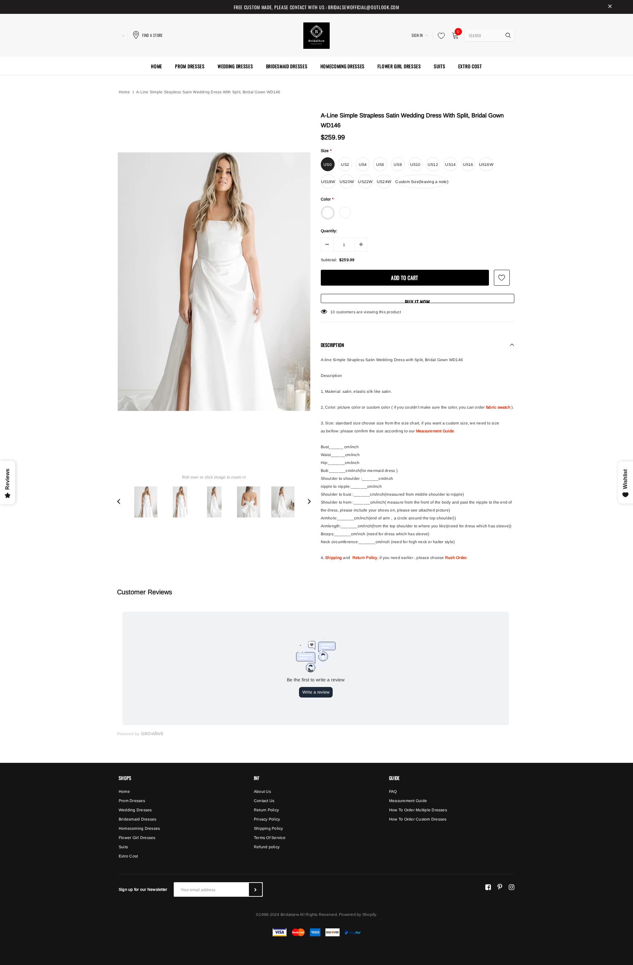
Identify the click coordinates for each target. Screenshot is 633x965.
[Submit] (255, 889)
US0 (327, 164)
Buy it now (417, 300)
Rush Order (455, 557)
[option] (214, 281)
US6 (380, 164)
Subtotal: (329, 260)
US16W (486, 164)
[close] (610, 7)
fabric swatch (498, 407)
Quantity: (329, 231)
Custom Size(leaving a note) (421, 181)
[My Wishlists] (439, 36)
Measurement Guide (435, 431)
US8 (398, 164)
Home (124, 92)
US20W (347, 181)
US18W (328, 181)
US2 (345, 164)
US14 (450, 164)
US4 (363, 164)
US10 (415, 164)
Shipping (333, 557)
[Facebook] (488, 887)
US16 (468, 164)
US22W (365, 181)
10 (332, 312)
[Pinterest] (499, 887)
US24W (384, 181)
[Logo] (316, 35)
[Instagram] (511, 887)
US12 (433, 164)
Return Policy (364, 557)
